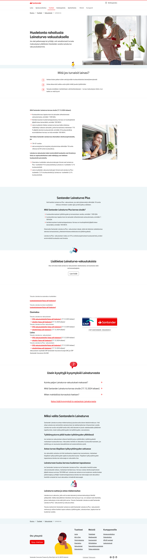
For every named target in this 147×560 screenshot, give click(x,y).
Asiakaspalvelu (60, 8)
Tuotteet (51, 8)
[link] (31, 2)
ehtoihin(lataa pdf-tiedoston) (41, 329)
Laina (31, 8)
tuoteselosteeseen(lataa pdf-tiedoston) (43, 301)
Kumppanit (89, 8)
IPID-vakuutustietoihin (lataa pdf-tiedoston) (46, 327)
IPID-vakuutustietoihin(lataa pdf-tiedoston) (46, 319)
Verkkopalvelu (112, 3)
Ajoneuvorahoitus (41, 8)
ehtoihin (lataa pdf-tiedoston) (42, 322)
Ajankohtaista (72, 8)
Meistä (82, 8)
